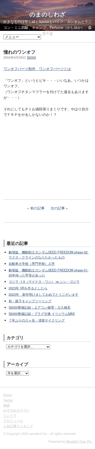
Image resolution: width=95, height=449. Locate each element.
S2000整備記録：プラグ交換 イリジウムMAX (42, 313)
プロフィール (13, 420)
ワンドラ (9, 415)
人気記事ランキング (18, 426)
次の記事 (58, 207)
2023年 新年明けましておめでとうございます (43, 294)
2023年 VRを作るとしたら (28, 288)
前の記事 (37, 207)
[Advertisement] (42, 154)
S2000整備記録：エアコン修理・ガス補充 (39, 307)
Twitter (8, 400)
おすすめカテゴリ (16, 410)
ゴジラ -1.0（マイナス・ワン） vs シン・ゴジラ (44, 281)
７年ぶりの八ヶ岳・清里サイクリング (37, 320)
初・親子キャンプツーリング (30, 301)
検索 (6, 405)
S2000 (31, 57)
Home (7, 395)
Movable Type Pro (79, 441)
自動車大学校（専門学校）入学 (32, 263)
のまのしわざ (47, 14)
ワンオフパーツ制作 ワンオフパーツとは (37, 68)
